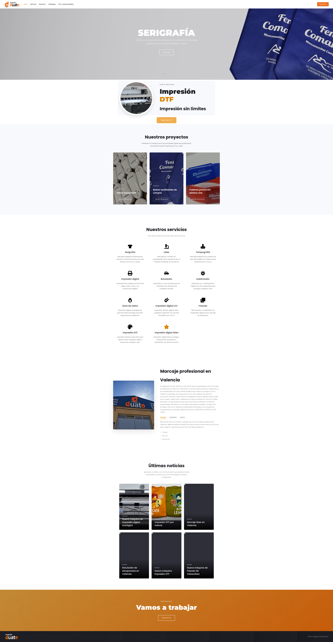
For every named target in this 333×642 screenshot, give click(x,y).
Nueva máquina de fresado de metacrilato (197, 570)
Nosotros (42, 4)
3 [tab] (169, 74)
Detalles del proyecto (125, 199)
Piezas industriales (126, 192)
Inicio (25, 4)
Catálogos (52, 4)
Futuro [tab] (182, 417)
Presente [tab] (173, 417)
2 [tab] (166, 74)
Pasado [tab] (163, 417)
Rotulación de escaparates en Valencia (130, 570)
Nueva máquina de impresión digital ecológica (132, 522)
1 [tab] (163, 74)
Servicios (33, 4)
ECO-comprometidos (66, 4)
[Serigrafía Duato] (11, 4)
